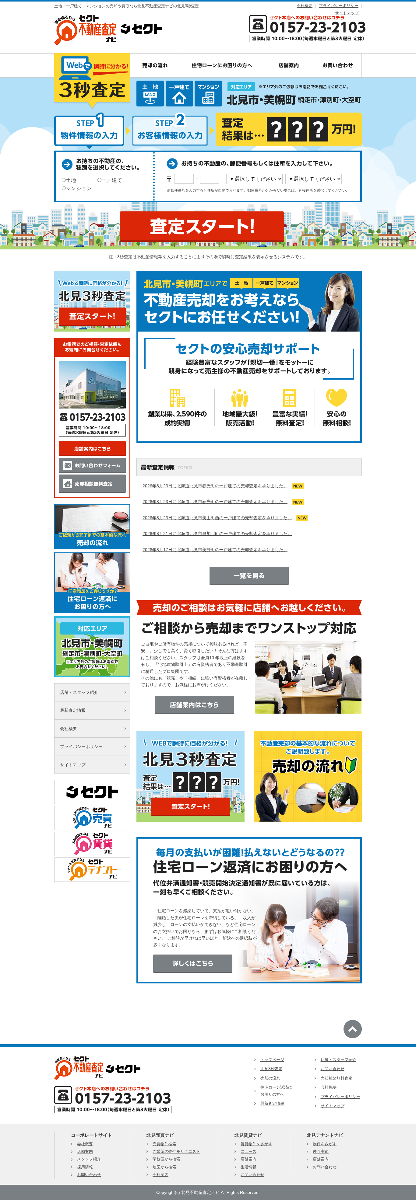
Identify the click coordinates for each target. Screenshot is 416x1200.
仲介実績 (321, 1152)
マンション (79, 188)
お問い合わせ (332, 1069)
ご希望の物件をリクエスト (176, 1152)
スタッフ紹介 (89, 1159)
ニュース (248, 1152)
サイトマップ (347, 13)
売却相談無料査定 (336, 1078)
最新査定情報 (73, 710)
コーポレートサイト (91, 1135)
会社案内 (160, 1175)
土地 (71, 180)
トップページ (272, 1060)
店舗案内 (85, 1152)
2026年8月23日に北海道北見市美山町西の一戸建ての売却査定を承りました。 (217, 517)
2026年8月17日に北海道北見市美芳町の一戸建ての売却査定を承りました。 (215, 549)
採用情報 (85, 1167)
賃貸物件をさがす (256, 1144)
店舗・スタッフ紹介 (79, 692)
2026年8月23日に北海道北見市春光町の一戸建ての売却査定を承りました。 (215, 485)
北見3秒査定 (271, 1069)
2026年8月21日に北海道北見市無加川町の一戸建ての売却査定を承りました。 (217, 533)
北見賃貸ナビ (248, 1135)
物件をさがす (325, 1144)
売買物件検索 (164, 1144)
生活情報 (248, 1167)
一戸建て (111, 180)
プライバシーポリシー (338, 6)
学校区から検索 (166, 1159)
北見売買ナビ (160, 1135)
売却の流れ (270, 1078)
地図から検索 (164, 1167)
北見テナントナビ (325, 1135)
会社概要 (304, 6)
